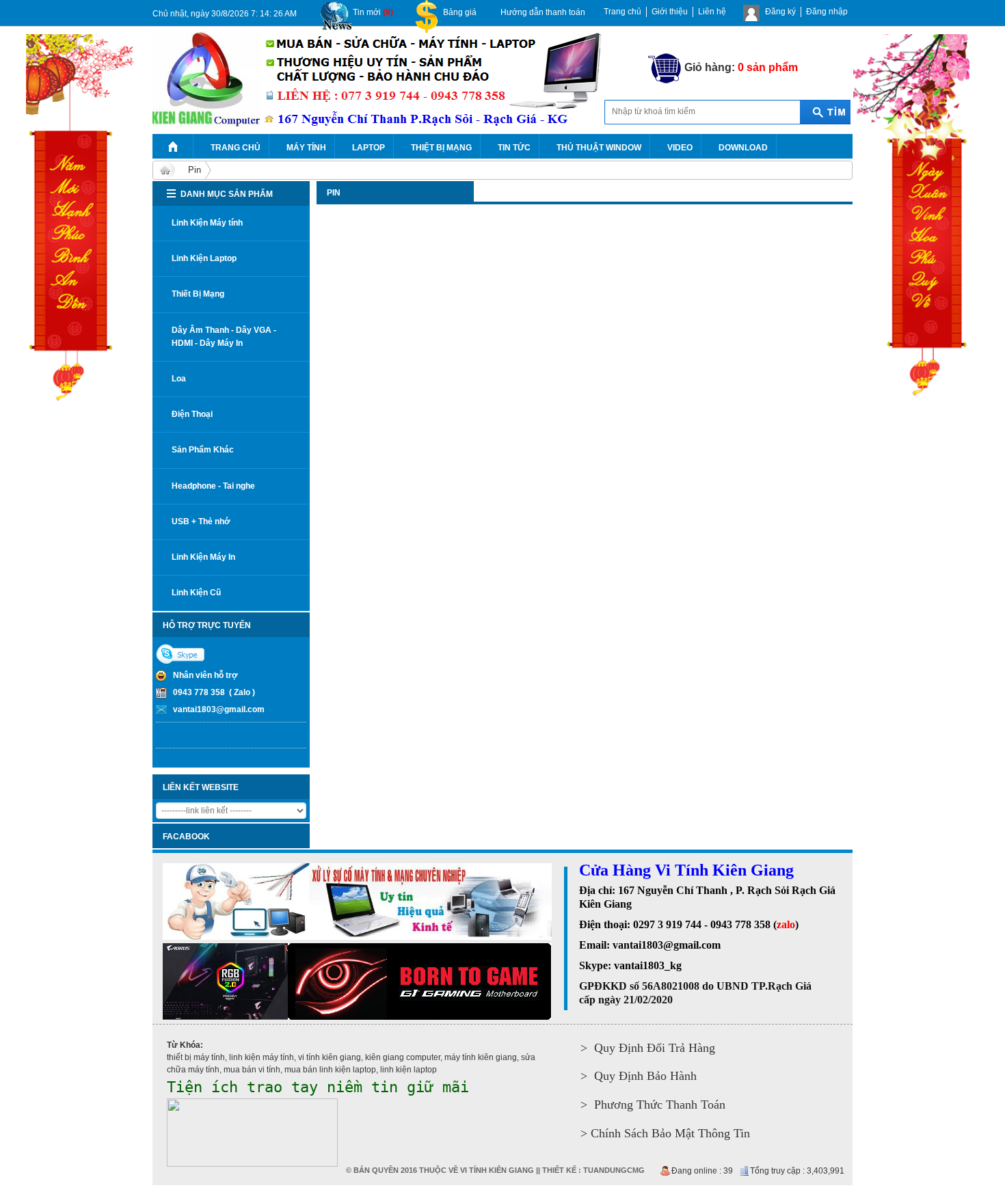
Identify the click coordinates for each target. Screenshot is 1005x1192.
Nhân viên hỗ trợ (205, 675)
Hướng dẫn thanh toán (542, 12)
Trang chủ (622, 11)
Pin (194, 170)
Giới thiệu (670, 11)
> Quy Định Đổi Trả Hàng (647, 1048)
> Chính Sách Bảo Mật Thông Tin (665, 1133)
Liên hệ (712, 11)
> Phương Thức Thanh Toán (652, 1104)
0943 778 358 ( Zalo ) (214, 692)
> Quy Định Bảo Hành (638, 1076)
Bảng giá (460, 12)
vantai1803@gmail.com (219, 709)
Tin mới (373, 12)
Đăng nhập (827, 11)
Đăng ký (780, 11)
